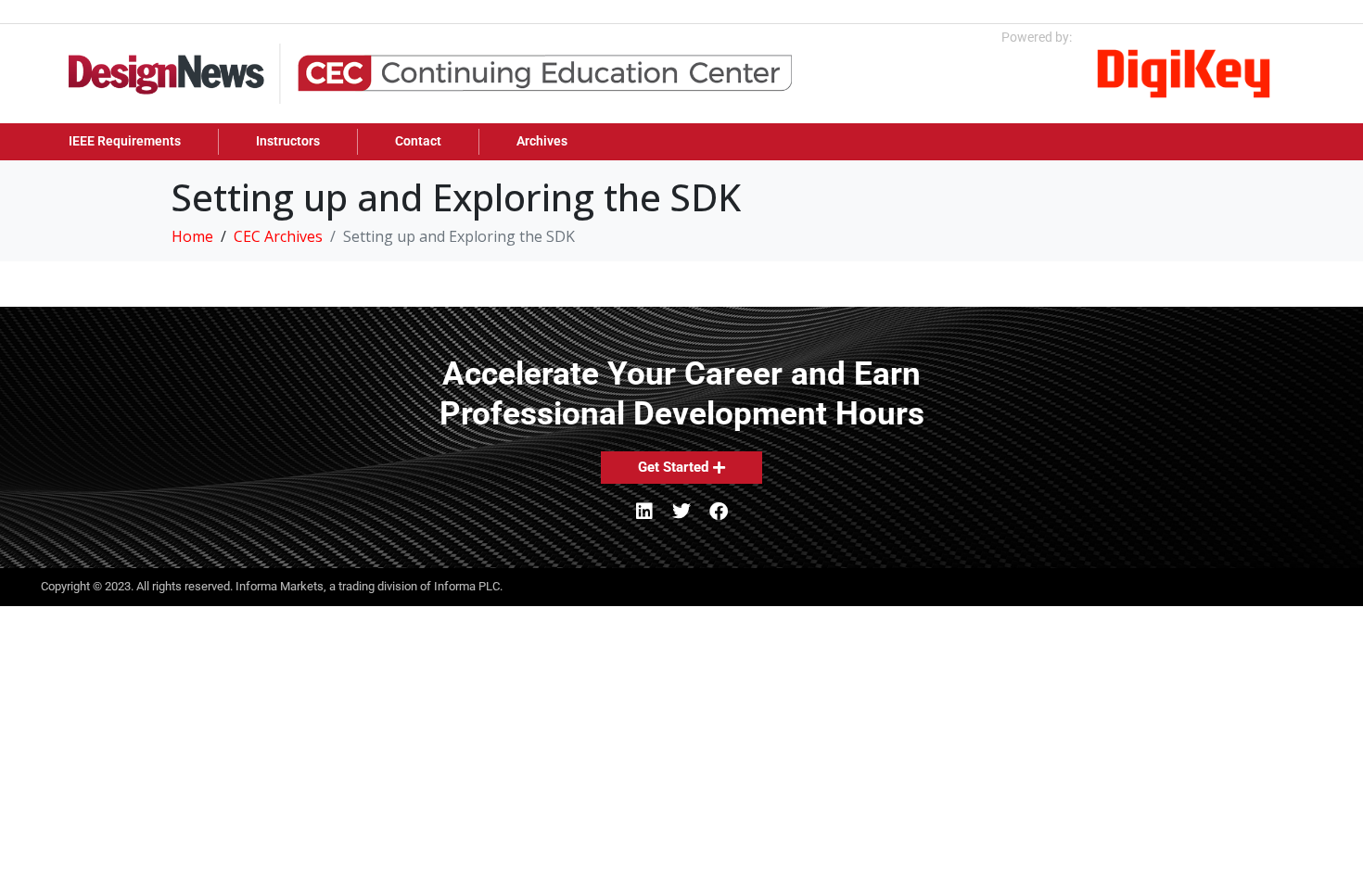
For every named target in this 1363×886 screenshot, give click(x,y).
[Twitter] (681, 511)
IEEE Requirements (125, 141)
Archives (541, 141)
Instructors (288, 141)
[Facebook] (718, 511)
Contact (418, 141)
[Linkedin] (644, 511)
